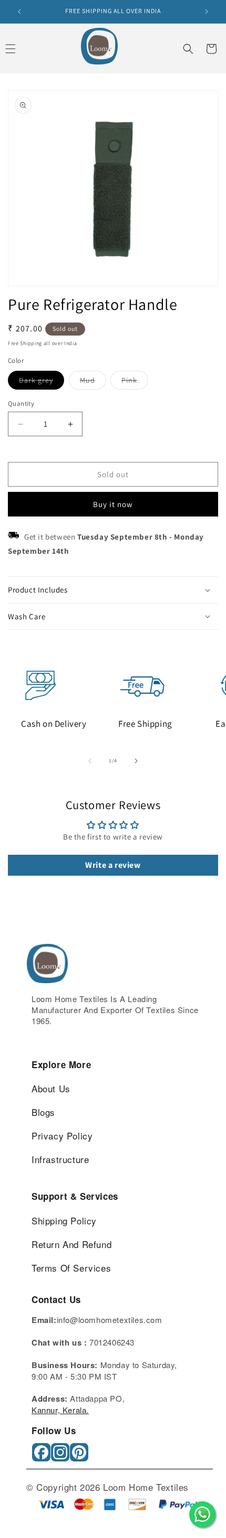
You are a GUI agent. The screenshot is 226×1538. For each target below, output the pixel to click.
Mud (93, 382)
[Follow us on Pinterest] (80, 1456)
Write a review (112, 864)
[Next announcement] (206, 11)
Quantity (21, 403)
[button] (188, 48)
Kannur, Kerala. (60, 1409)
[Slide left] (89, 760)
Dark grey (41, 382)
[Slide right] (136, 760)
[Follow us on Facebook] (42, 1456)
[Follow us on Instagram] (61, 1456)
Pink (134, 382)
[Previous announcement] (19, 11)
